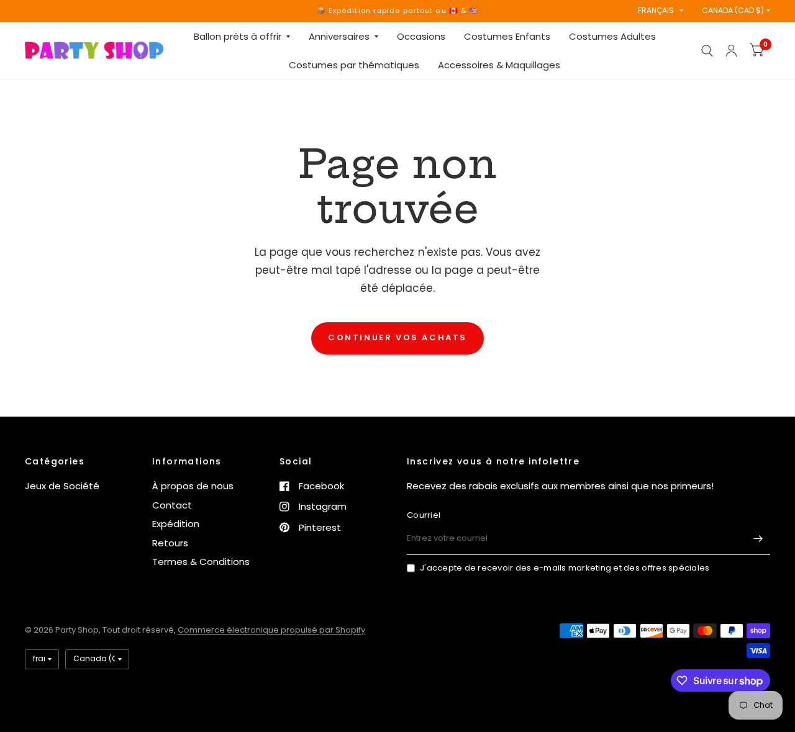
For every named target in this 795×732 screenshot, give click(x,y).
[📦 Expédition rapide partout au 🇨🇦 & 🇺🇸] (398, 11)
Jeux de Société (62, 485)
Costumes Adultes (612, 36)
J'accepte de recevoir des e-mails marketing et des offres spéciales (564, 568)
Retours (170, 542)
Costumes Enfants (507, 36)
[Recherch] (707, 50)
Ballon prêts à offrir (237, 36)
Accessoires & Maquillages (499, 64)
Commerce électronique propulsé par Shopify (271, 630)
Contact (172, 505)
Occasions (421, 36)
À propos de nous (193, 485)
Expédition (175, 523)
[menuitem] (241, 36)
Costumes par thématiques (354, 64)
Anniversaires (339, 36)
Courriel (423, 515)
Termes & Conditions (201, 561)
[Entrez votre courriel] (757, 539)
